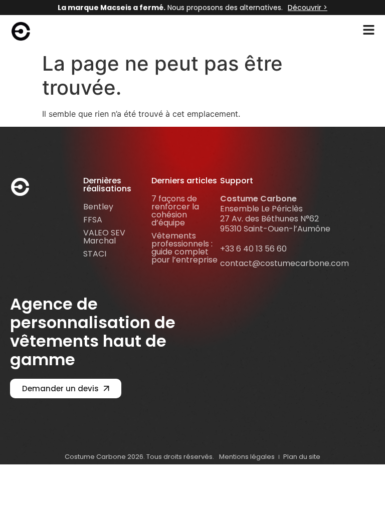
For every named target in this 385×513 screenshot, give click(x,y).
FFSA (92, 219)
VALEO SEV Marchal (104, 236)
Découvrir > (307, 8)
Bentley (98, 206)
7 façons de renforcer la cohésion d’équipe (175, 210)
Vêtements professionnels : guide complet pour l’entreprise (184, 248)
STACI (94, 254)
